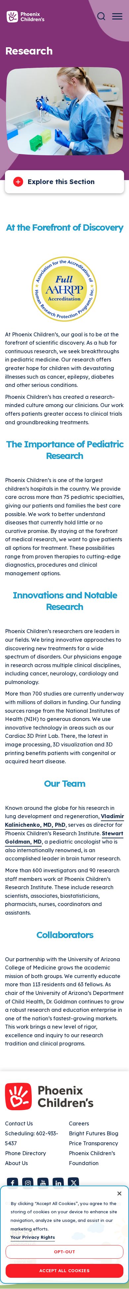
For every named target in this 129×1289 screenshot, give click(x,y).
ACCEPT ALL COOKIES (64, 1270)
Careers (79, 1123)
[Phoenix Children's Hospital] (25, 16)
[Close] (119, 1193)
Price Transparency (93, 1143)
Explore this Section (61, 181)
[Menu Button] (117, 16)
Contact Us (19, 1123)
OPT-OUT (64, 1251)
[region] (64, 1235)
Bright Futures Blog (93, 1133)
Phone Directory (25, 1153)
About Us (16, 1163)
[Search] (101, 16)
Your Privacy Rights (33, 1237)
